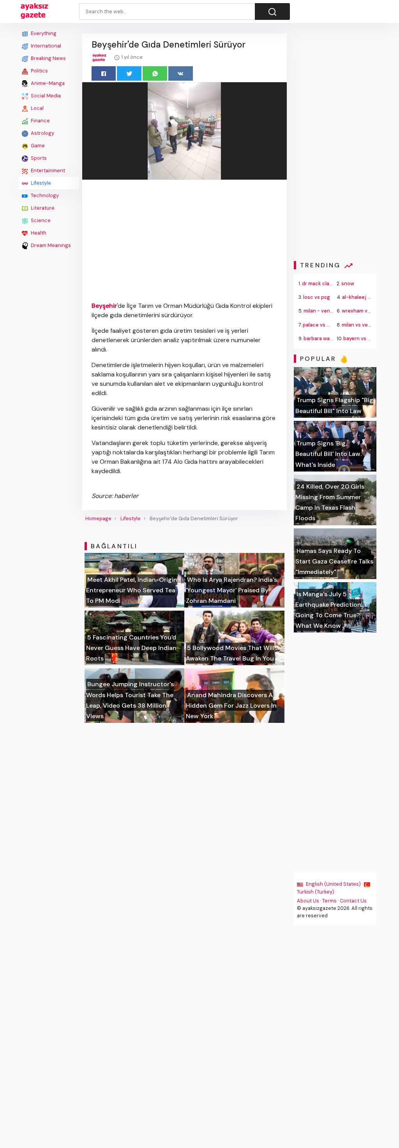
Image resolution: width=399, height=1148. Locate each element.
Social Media (45, 95)
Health (38, 233)
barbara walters (322, 338)
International (45, 45)
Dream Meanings (50, 245)
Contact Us (353, 900)
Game (37, 145)
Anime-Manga (47, 83)
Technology (44, 195)
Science (40, 220)
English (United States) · (334, 884)
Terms (329, 900)
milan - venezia (322, 310)
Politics (39, 70)
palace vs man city (325, 324)
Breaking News (48, 58)
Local (37, 108)
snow (347, 283)
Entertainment (47, 170)
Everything (43, 33)
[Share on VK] (180, 73)
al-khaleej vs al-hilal (366, 297)
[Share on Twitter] (129, 73)
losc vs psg (316, 297)
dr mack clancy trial (325, 283)
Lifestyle (40, 183)
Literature (42, 208)
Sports (38, 158)
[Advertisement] (49, 369)
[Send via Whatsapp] (155, 73)
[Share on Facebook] (104, 73)
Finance (40, 120)
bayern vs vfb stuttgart (371, 338)
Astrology (42, 133)
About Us (308, 900)
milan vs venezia (361, 324)
